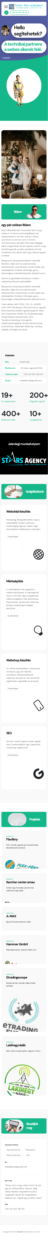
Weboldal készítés (13, 1150)
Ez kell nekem (13, 537)
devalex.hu (21, 1232)
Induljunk (6, 58)
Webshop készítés (14, 1155)
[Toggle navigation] (6, 7)
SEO (28, 1155)
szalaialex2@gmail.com (31, 380)
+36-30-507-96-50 (19, 12)
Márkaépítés (30, 1150)
